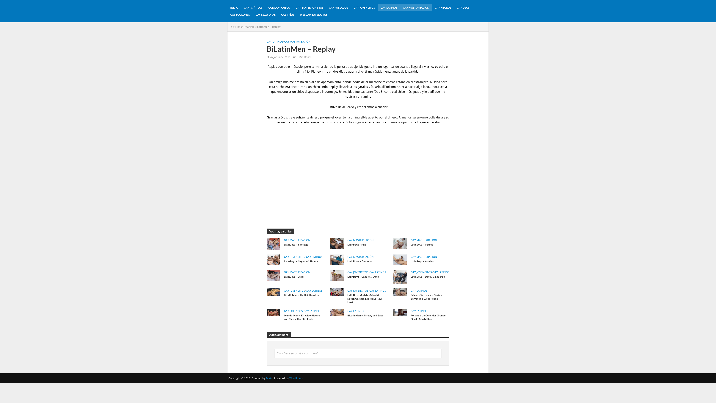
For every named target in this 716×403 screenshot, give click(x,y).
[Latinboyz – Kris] (337, 243)
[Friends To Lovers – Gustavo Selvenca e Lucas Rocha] (400, 292)
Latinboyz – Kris (356, 244)
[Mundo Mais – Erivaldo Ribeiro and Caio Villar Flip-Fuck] (273, 312)
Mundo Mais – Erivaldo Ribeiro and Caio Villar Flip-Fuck (302, 317)
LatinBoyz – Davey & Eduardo (428, 276)
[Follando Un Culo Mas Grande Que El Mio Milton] (400, 312)
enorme (422, 117)
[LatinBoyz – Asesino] (400, 259)
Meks (269, 378)
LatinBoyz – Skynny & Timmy (301, 261)
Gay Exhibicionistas (309, 7)
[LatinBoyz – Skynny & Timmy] (273, 259)
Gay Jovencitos (364, 7)
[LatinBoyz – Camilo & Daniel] (337, 275)
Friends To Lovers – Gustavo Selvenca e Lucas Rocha (427, 296)
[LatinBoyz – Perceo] (400, 243)
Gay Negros (443, 7)
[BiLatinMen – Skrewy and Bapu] (337, 312)
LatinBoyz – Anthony (359, 261)
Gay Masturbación (416, 7)
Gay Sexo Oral (265, 14)
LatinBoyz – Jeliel (294, 276)
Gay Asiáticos (253, 7)
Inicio (234, 7)
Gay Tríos (287, 14)
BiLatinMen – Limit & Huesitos (301, 295)
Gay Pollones (240, 14)
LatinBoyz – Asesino (422, 261)
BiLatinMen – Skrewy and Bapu (365, 315)
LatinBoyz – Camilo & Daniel (363, 276)
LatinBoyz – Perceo (422, 244)
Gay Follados (338, 7)
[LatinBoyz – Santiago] (273, 243)
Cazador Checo (279, 7)
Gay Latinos (389, 7)
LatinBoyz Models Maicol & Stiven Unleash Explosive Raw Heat (364, 298)
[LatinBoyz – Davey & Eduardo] (400, 276)
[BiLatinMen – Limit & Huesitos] (273, 292)
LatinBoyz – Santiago (296, 244)
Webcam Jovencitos (314, 14)
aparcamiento (331, 82)
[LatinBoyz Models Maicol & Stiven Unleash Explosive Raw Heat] (337, 292)
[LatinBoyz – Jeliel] (273, 275)
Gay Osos (463, 7)
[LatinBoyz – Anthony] (337, 259)
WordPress (296, 378)
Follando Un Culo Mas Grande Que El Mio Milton (428, 317)
